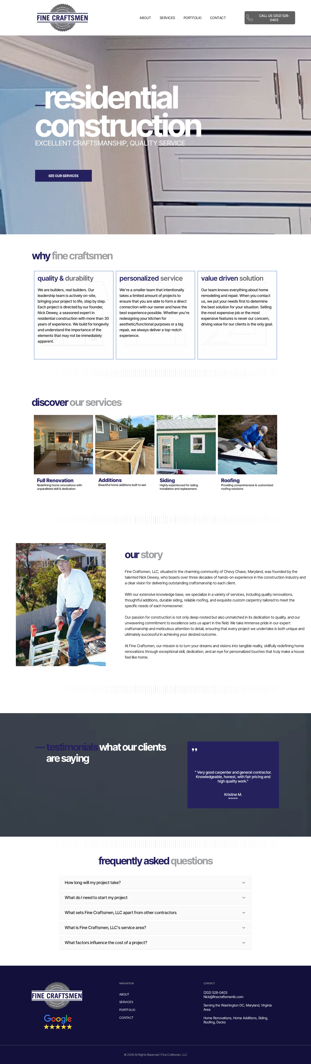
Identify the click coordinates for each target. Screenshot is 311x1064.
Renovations (222, 1018)
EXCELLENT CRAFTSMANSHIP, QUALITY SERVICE (110, 143)
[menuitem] (145, 18)
